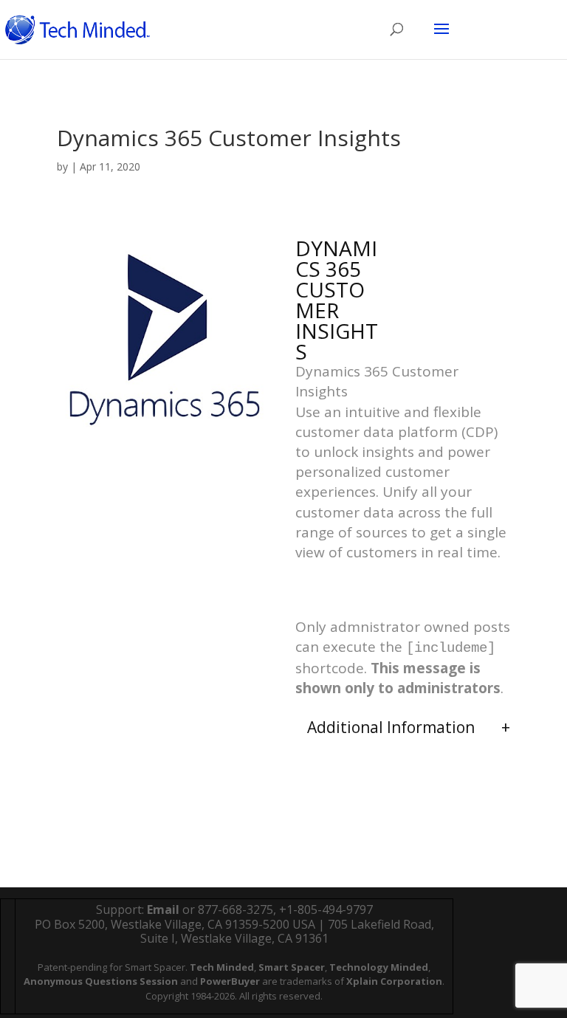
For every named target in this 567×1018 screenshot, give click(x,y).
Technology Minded (378, 967)
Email (163, 909)
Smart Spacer (291, 967)
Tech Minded (222, 967)
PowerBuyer (230, 981)
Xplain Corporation (394, 981)
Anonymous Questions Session (101, 981)
